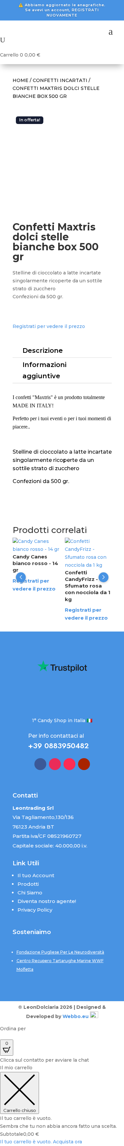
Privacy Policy (35, 910)
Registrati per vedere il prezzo (49, 326)
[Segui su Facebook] (40, 764)
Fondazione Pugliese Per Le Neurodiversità (60, 952)
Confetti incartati (60, 80)
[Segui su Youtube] (84, 764)
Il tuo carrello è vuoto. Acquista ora (41, 1142)
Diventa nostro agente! (47, 901)
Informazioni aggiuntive (44, 370)
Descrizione (42, 350)
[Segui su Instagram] (55, 764)
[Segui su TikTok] (69, 764)
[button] (21, 577)
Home (20, 80)
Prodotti (28, 884)
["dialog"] (62, 1105)
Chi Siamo (30, 892)
